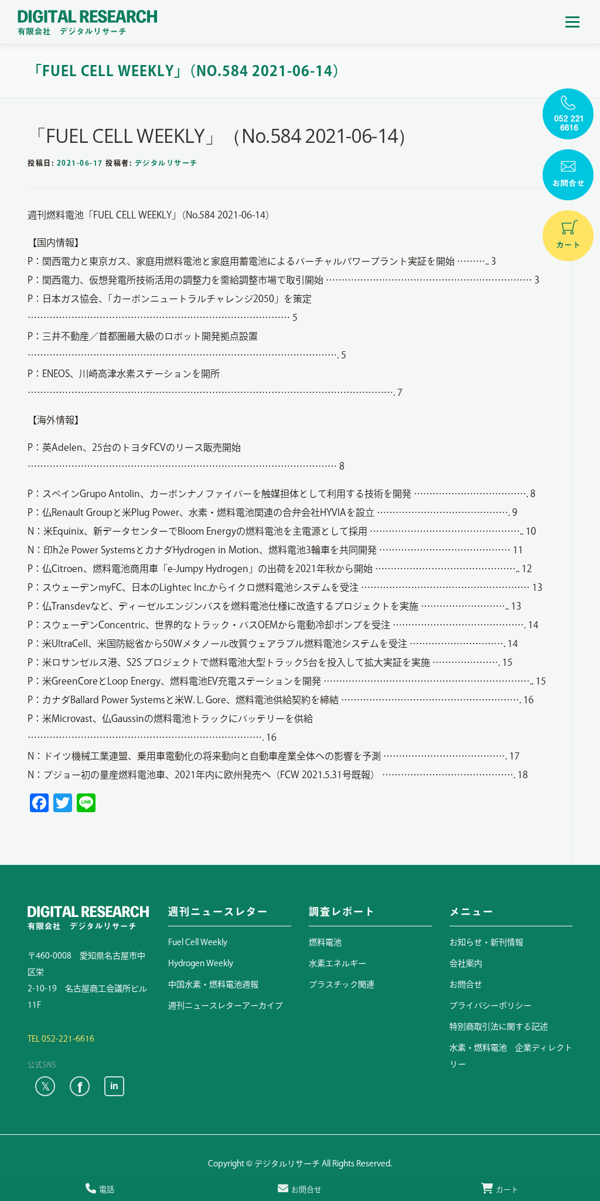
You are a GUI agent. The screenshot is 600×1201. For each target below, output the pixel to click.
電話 (106, 1189)
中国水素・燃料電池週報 (213, 984)
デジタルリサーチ (166, 162)
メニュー (572, 21)
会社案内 (465, 963)
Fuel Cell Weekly (197, 942)
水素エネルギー (337, 963)
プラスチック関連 (341, 984)
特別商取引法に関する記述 (498, 1026)
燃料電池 (325, 942)
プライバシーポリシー (490, 1005)
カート (507, 1189)
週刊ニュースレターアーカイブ (225, 1005)
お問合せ (465, 984)
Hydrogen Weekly (200, 963)
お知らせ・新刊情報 (486, 942)
